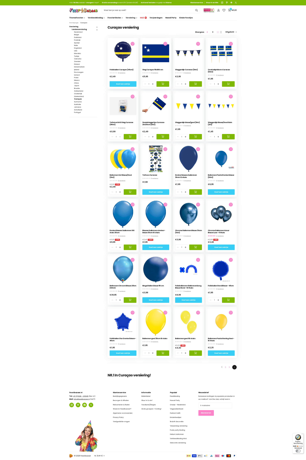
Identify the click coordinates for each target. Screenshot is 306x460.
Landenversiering (79, 29)
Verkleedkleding (95, 18)
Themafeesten (76, 18)
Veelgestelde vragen (121, 421)
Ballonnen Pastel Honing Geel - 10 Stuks (221, 339)
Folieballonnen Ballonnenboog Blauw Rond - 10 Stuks (188, 287)
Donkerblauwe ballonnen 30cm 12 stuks (186, 176)
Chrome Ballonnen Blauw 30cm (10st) (188, 231)
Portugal (77, 112)
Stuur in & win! (146, 400)
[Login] (218, 10)
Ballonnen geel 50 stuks (185, 338)
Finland (77, 64)
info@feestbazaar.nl (82, 399)
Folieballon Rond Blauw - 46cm (221, 286)
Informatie (146, 392)
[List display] (221, 32)
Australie (77, 104)
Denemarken (79, 67)
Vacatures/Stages (148, 405)
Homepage (73, 23)
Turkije (76, 56)
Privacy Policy (118, 417)
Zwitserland (78, 91)
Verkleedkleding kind (178, 438)
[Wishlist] (223, 10)
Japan (76, 85)
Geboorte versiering (178, 443)
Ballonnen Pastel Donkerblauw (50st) (221, 176)
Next (234, 367)
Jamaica (77, 107)
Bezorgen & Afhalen (121, 400)
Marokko (77, 53)
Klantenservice (119, 392)
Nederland (78, 32)
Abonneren (206, 413)
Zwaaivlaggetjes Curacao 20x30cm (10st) (153, 123)
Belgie (76, 34)
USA (75, 51)
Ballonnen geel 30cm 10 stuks (154, 338)
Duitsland (77, 37)
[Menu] (302, 434)
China (76, 83)
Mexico (77, 80)
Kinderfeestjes (186, 18)
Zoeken (196, 10)
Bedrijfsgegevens (120, 396)
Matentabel (145, 396)
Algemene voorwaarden (122, 413)
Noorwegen (78, 72)
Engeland (78, 48)
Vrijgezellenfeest (176, 409)
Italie (76, 45)
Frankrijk (77, 40)
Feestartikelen (114, 18)
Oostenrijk (78, 93)
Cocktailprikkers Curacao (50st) (219, 71)
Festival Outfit (175, 413)
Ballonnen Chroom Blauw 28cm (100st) (123, 287)
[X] (236, 3)
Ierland (77, 75)
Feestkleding (175, 396)
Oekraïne (77, 59)
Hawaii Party (170, 18)
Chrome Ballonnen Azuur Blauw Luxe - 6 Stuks (218, 231)
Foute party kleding (177, 430)
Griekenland (79, 96)
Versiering (130, 18)
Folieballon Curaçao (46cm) (121, 70)
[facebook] (231, 3)
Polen (76, 77)
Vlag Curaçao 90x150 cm (152, 70)
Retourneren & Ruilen (121, 405)
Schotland (78, 110)
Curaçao (78, 99)
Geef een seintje (123, 84)
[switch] (298, 450)
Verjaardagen (156, 18)
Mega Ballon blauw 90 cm (153, 286)
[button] (153, 84)
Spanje (77, 43)
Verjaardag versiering (178, 426)
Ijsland (76, 69)
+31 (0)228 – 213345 (80, 396)
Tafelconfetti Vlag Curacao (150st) (121, 123)
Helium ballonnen (177, 434)
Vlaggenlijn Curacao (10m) (186, 70)
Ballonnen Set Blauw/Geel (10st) (121, 176)
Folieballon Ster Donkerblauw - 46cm (123, 339)
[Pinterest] (227, 3)
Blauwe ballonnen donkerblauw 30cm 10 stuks (153, 231)
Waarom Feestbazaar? (122, 409)
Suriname (78, 102)
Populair (173, 392)
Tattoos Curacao (149, 175)
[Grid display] (218, 32)
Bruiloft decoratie (176, 421)
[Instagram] (222, 3)
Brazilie (77, 88)
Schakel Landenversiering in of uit (97, 30)
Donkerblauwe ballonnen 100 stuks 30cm (122, 231)
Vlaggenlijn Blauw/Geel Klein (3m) (220, 123)
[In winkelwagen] (162, 84)
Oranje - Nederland (178, 405)
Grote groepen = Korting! (151, 409)
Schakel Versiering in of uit (97, 27)
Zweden (77, 61)
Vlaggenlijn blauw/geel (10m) (187, 122)
